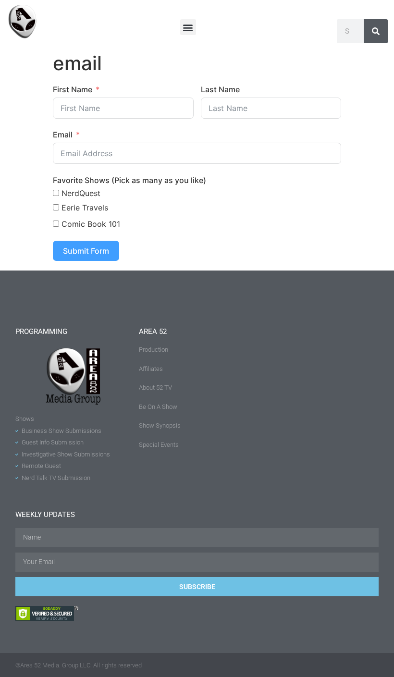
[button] (188, 27)
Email (63, 134)
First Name (72, 89)
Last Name (220, 89)
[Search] (376, 31)
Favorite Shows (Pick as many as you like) (129, 180)
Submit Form (86, 251)
